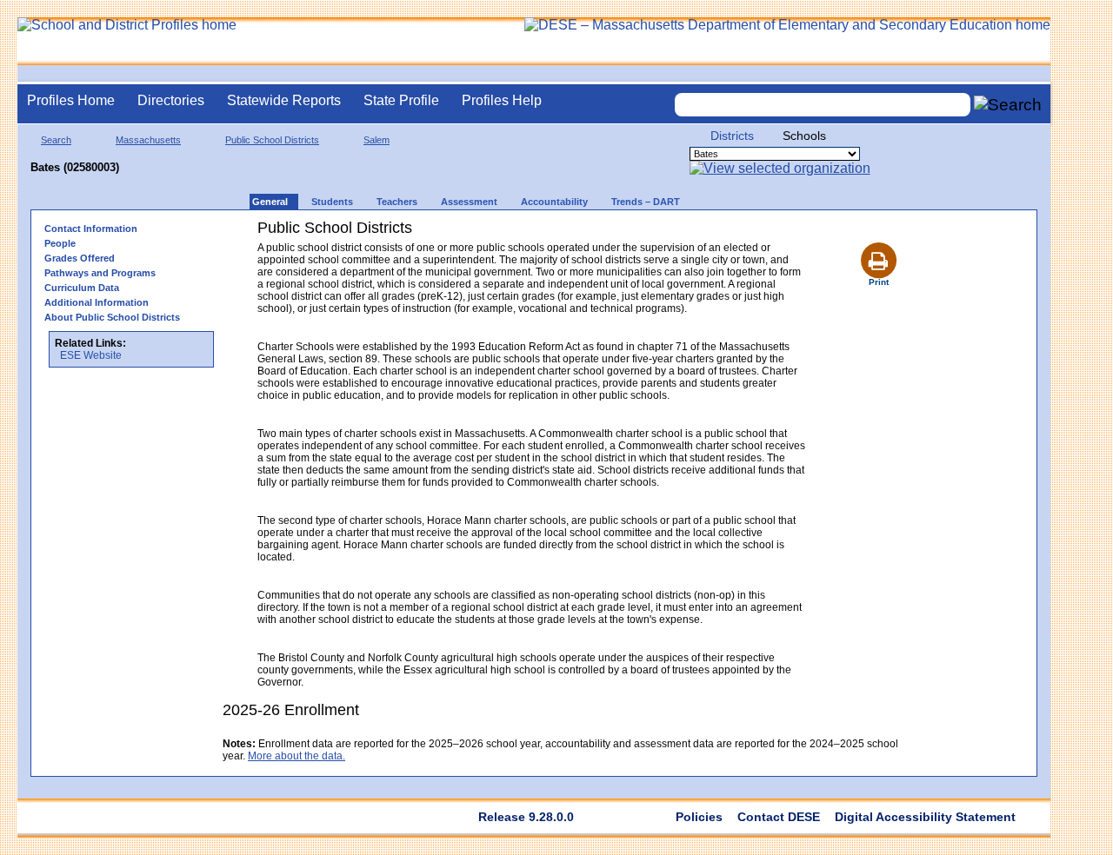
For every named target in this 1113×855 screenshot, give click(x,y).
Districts (732, 135)
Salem (376, 140)
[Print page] (878, 240)
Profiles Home (71, 100)
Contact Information (90, 228)
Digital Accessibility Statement (925, 817)
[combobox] (822, 104)
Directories (170, 100)
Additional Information (96, 302)
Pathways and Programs (100, 273)
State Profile (401, 100)
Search (56, 140)
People (60, 243)
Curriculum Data (81, 287)
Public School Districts (272, 140)
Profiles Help (502, 100)
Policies (699, 817)
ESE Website (91, 355)
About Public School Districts (112, 317)
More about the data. (296, 756)
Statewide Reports (284, 100)
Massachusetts (148, 140)
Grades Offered (79, 258)
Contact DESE (778, 817)
